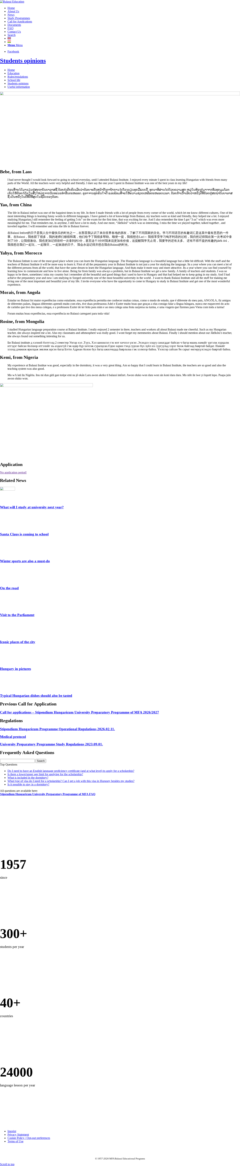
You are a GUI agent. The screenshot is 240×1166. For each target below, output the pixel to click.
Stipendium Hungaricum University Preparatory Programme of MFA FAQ (47, 794)
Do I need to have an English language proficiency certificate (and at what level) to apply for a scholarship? (71, 770)
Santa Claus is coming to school (24, 534)
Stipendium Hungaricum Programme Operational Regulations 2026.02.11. (57, 729)
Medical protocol (13, 737)
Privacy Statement (18, 1134)
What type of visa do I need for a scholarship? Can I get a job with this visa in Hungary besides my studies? (71, 781)
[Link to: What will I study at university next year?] (7, 489)
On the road (9, 588)
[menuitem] (124, 8)
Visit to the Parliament (17, 615)
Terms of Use (15, 1141)
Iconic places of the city (17, 642)
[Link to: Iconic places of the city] (7, 634)
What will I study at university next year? (32, 507)
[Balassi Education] (12, 1)
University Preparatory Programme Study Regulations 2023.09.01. (51, 744)
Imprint (12, 1131)
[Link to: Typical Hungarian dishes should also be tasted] (7, 688)
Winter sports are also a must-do (25, 561)
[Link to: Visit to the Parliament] (7, 607)
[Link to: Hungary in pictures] (7, 661)
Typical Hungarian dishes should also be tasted (36, 696)
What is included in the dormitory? (28, 777)
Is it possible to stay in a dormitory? (28, 784)
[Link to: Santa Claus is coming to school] (7, 526)
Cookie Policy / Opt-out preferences (29, 1138)
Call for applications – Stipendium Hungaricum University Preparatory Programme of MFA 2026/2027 (79, 712)
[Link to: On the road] (7, 580)
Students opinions (23, 60)
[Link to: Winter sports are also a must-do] (7, 553)
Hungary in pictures (15, 669)
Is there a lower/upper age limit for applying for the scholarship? (45, 774)
